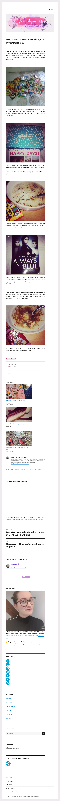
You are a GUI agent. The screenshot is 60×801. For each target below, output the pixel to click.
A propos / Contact (11, 792)
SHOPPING (9, 714)
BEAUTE (8, 698)
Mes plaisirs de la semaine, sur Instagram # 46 (17, 424)
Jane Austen (9, 781)
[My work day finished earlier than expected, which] (33, 572)
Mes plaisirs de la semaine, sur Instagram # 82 (17, 447)
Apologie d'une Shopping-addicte (14, 796)
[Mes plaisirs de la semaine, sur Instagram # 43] (26, 391)
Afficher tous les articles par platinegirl (20, 463)
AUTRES (8, 718)
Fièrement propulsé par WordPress (31, 796)
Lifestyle (23, 469)
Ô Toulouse (9, 784)
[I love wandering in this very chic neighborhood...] (25, 572)
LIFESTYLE (9, 710)
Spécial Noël (9, 777)
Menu (51, 9)
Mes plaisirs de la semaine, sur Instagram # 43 (17, 400)
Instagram (33, 469)
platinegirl (10, 469)
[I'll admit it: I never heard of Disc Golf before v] (9, 572)
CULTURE (8, 702)
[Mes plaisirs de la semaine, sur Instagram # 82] (26, 438)
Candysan (28, 469)
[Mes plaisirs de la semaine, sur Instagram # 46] (26, 414)
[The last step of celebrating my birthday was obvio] (41, 572)
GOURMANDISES (11, 706)
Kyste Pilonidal (10, 788)
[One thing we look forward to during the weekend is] (17, 572)
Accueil (8, 774)
